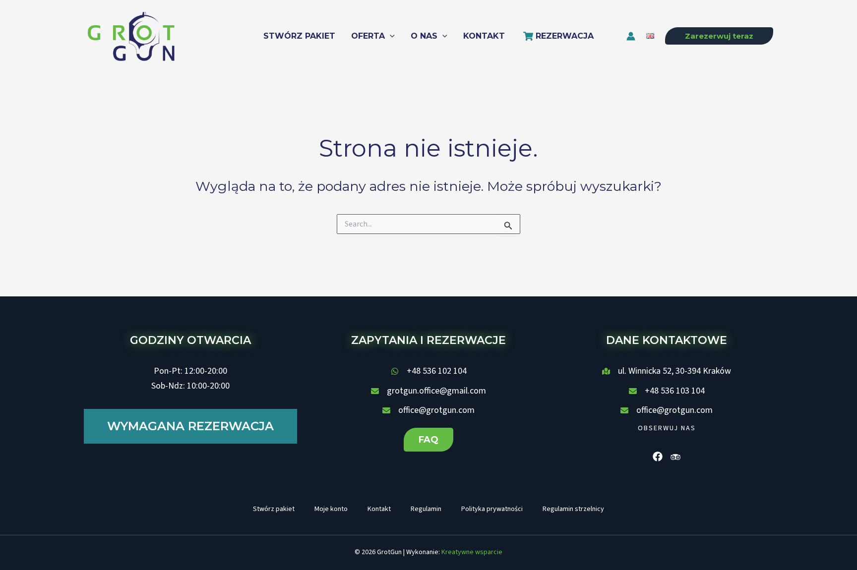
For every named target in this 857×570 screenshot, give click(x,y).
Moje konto (331, 509)
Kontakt (379, 509)
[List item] (658, 456)
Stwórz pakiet (274, 509)
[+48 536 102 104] (429, 371)
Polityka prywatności (492, 509)
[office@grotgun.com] (428, 410)
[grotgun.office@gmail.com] (428, 391)
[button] (390, 36)
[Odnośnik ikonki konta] (630, 36)
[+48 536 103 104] (667, 391)
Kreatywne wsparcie (471, 552)
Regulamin (426, 509)
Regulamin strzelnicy (573, 509)
